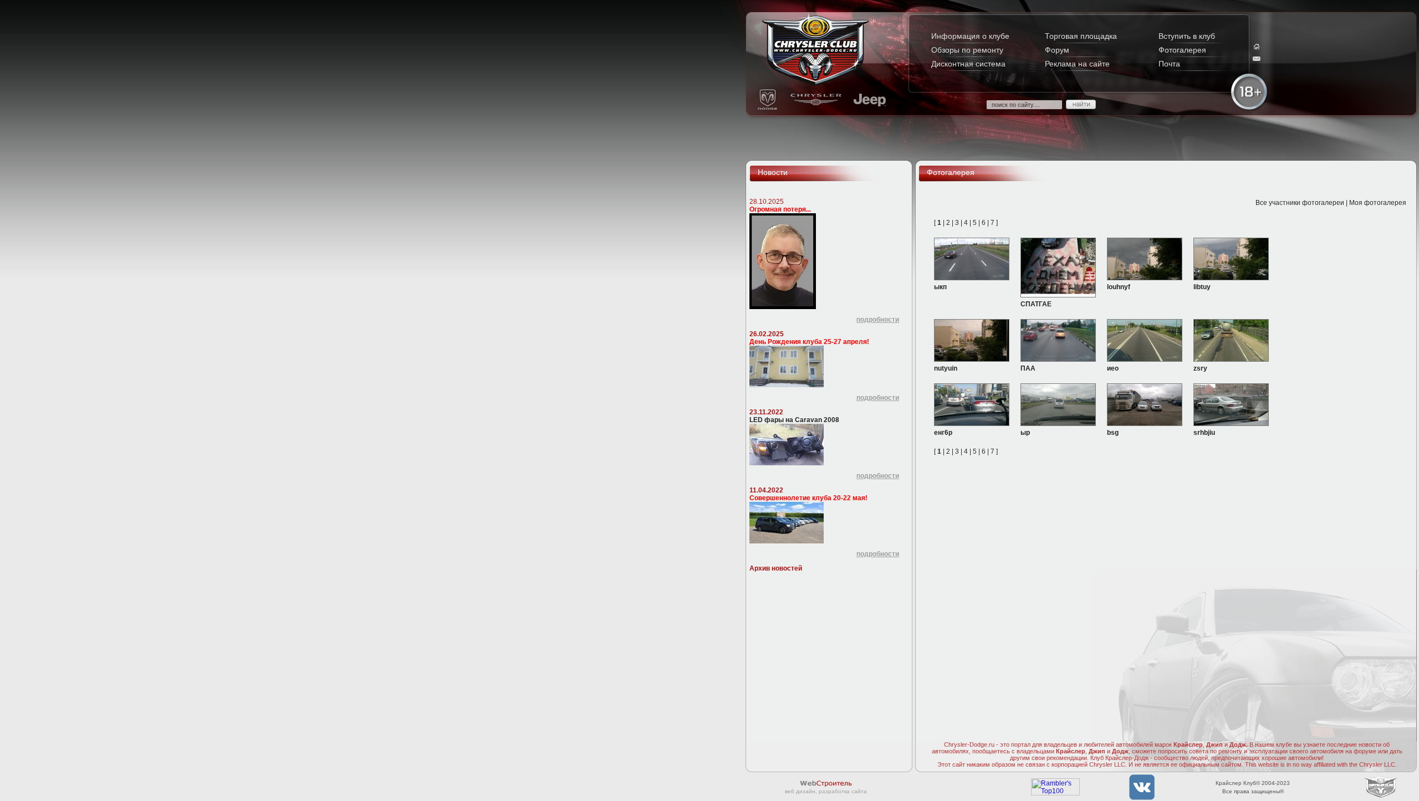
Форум (1057, 49)
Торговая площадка (1081, 36)
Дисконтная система (968, 63)
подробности (877, 320)
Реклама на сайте (1077, 63)
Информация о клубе (970, 36)
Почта (1169, 63)
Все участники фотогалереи (1299, 203)
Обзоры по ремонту (967, 49)
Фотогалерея (1182, 49)
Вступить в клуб (1186, 36)
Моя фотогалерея (1377, 203)
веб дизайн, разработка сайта (826, 791)
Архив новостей (775, 568)
